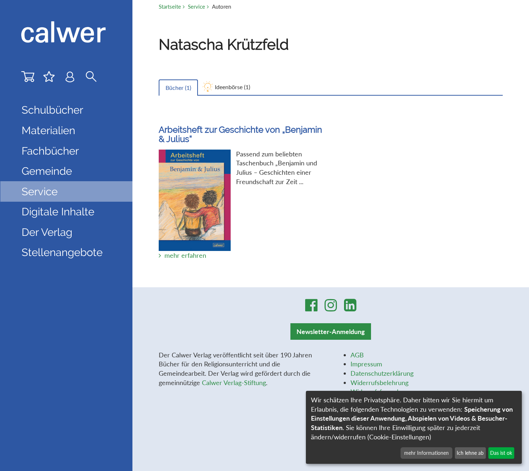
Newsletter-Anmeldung (331, 331)
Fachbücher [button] (50, 151)
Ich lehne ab (470, 453)
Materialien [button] (48, 130)
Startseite (170, 6)
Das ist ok (501, 453)
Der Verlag (47, 232)
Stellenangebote (62, 252)
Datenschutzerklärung (382, 373)
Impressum (366, 364)
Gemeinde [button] (47, 171)
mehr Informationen (426, 453)
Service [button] (40, 191)
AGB (357, 355)
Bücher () (178, 87)
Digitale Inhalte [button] (58, 211)
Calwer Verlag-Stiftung (234, 383)
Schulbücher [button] (52, 110)
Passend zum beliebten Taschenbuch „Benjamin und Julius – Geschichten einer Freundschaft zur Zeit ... (240, 192)
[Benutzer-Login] (70, 78)
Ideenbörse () (232, 86)
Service (196, 6)
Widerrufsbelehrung (379, 383)
